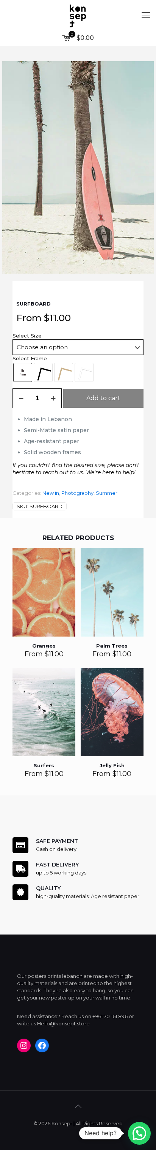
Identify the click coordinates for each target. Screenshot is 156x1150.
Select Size (27, 336)
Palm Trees (112, 646)
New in (50, 493)
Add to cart (103, 398)
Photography (77, 493)
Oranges (44, 646)
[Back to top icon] (78, 1106)
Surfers (44, 765)
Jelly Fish (112, 765)
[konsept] (78, 15)
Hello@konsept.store (63, 1023)
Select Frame (29, 358)
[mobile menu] (145, 15)
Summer (106, 493)
